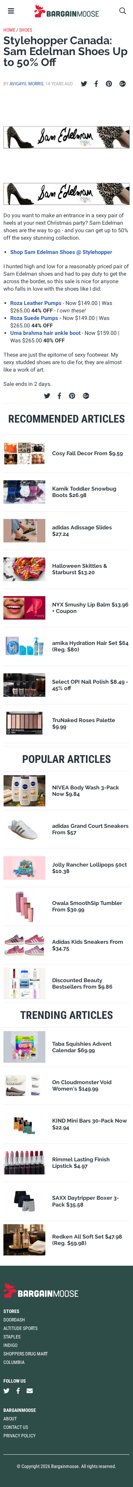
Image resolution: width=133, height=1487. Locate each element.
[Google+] (123, 84)
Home (9, 30)
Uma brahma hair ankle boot (46, 333)
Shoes (25, 30)
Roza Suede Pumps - (36, 318)
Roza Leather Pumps (35, 303)
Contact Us (15, 1427)
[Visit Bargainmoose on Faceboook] (18, 1390)
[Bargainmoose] (66, 11)
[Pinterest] (109, 84)
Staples (11, 1336)
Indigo (10, 1345)
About (10, 1418)
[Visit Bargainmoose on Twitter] (6, 1390)
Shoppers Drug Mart (25, 1353)
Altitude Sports (20, 1328)
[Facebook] (96, 84)
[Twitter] (84, 84)
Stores (11, 1311)
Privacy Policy (19, 1435)
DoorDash (14, 1319)
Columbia (14, 1362)
